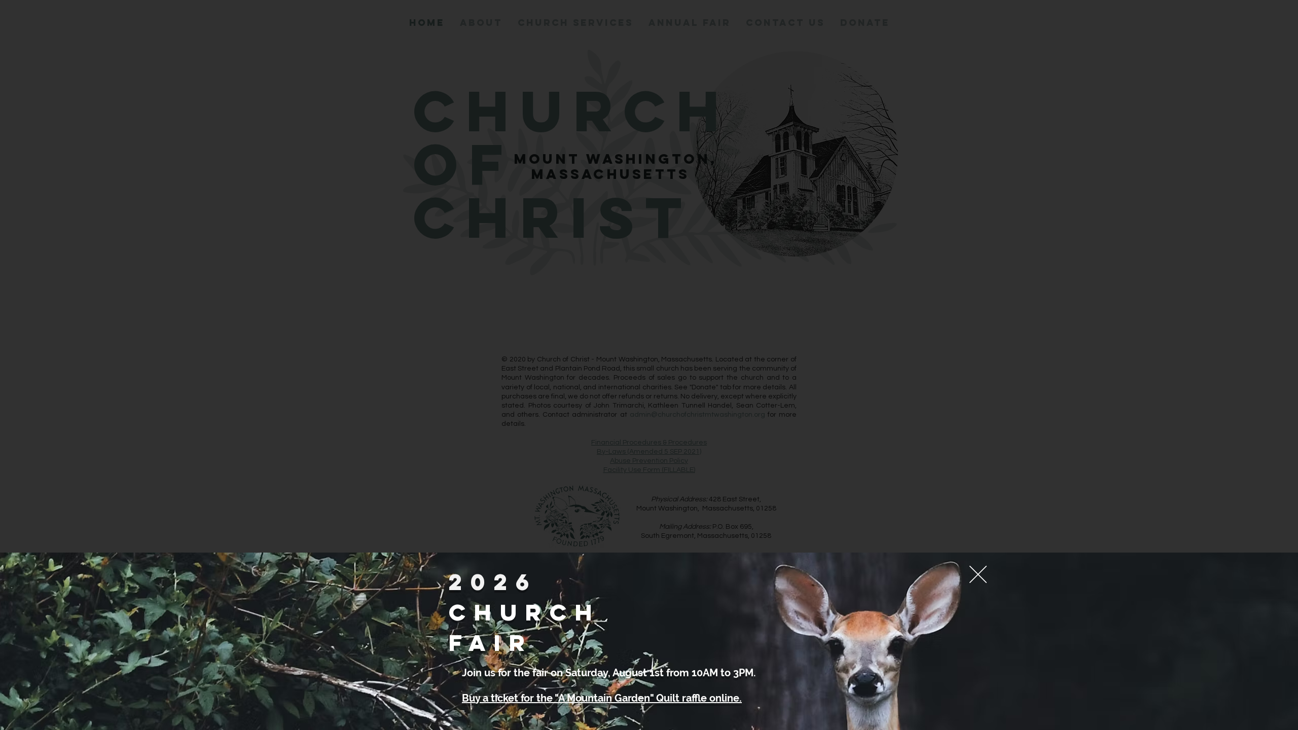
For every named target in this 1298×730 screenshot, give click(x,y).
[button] (978, 574)
